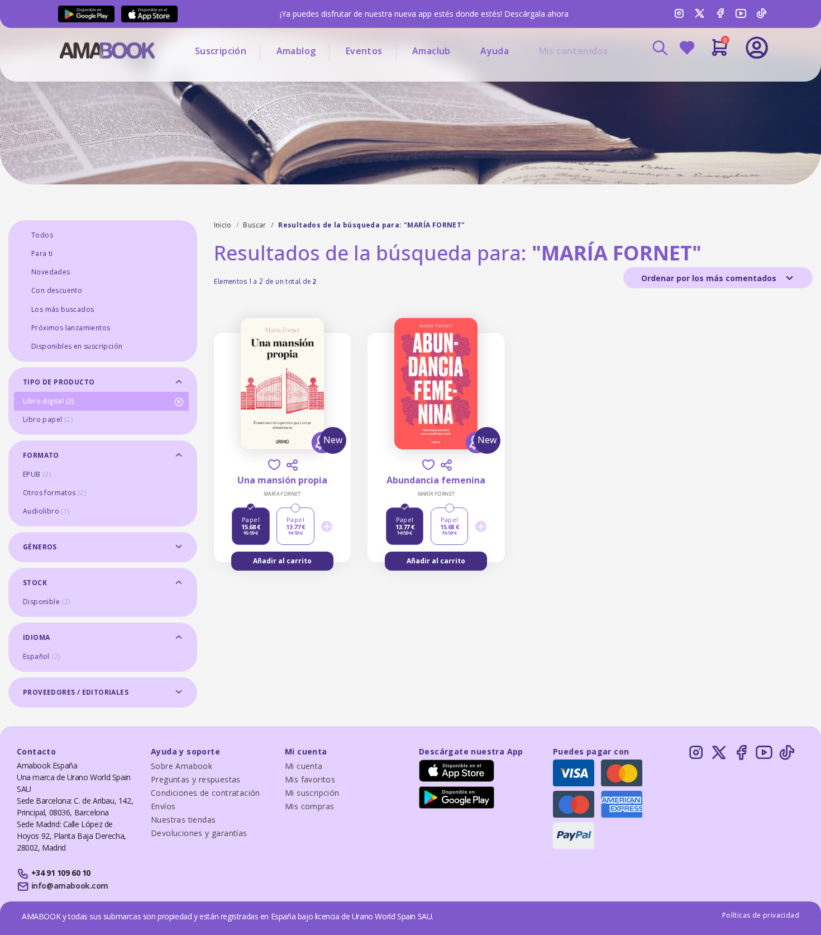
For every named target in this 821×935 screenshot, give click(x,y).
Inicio (223, 225)
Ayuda (494, 51)
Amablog (296, 51)
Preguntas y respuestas (196, 779)
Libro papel (48, 419)
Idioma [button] (36, 637)
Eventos (364, 51)
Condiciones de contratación (205, 792)
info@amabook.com (69, 885)
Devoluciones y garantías (199, 833)
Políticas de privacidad (760, 915)
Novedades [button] (50, 272)
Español (41, 656)
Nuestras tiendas (183, 819)
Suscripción (220, 51)
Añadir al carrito (282, 561)
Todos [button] (42, 235)
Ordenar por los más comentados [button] (710, 278)
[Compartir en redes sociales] (292, 465)
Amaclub (431, 51)
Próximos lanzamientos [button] (70, 328)
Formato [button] (41, 455)
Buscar (254, 225)
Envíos (163, 806)
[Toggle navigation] (710, 78)
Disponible (46, 601)
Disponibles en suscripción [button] (76, 346)
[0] (719, 52)
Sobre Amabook (181, 766)
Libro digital (48, 401)
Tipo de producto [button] (58, 382)
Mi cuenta (304, 766)
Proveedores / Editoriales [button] (75, 692)
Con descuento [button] (56, 290)
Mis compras (309, 806)
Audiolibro (46, 511)
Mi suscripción (312, 792)
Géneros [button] (40, 547)
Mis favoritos (310, 779)
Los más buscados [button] (62, 309)
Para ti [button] (42, 253)
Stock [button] (35, 582)
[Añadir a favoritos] (274, 465)
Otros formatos (54, 492)
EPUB (37, 474)
